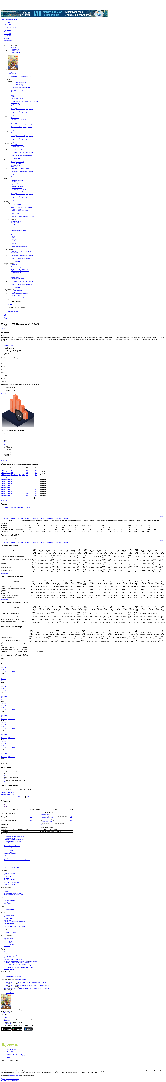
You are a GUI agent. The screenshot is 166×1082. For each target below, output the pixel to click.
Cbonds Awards (15, 104)
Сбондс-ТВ (7, 35)
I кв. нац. (3, 660)
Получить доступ (6, 393)
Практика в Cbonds (9, 956)
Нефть (13, 236)
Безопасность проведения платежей (14, 955)
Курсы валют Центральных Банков (21, 207)
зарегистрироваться (14, 1075)
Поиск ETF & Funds (17, 145)
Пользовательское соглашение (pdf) (14, 1056)
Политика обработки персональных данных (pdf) (18, 967)
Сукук (13, 96)
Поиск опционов (16, 163)
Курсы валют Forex (16, 209)
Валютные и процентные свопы (20, 168)
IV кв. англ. (11, 671)
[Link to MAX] (5, 1039)
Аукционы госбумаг (17, 186)
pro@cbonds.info (5, 1013)
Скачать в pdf (33, 961)
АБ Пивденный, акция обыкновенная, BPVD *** (18, 507)
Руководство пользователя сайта (13, 959)
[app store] (6, 1030)
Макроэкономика (16, 222)
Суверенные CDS (16, 165)
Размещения (14, 183)
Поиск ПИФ (14, 148)
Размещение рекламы (10, 1049)
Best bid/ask (7, 30)
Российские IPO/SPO (17, 121)
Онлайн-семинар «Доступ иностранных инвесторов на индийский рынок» (26, 982)
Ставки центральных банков (19, 210)
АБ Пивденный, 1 (6, 493)
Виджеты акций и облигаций (19, 274)
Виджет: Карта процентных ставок (14, 926)
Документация (15, 295)
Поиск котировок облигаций (19, 85)
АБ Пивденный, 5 (6, 487)
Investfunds (7, 1017)
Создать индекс (8, 918)
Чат (12, 275)
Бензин (13, 237)
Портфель (7, 22)
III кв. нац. (4, 669)
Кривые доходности (10, 27)
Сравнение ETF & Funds (18, 146)
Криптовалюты (15, 206)
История (6, 806)
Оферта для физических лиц (12, 964)
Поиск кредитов (16, 133)
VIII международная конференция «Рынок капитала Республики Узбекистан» (27, 988)
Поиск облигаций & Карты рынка (21, 82)
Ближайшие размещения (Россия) (21, 87)
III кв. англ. (11, 669)
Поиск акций (15, 118)
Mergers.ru (7, 1020)
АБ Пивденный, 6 (6, 489)
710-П (6, 902)
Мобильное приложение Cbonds (20, 269)
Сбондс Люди (8, 40)
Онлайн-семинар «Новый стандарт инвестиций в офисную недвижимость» (26, 985)
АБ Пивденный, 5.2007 (8, 794)
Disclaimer (7, 1057)
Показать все (4, 460)
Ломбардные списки (17, 98)
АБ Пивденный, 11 (6, 483)
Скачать (3, 328)
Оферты (13, 184)
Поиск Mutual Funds (17, 149)
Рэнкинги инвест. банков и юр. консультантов (24, 101)
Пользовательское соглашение (13, 1054)
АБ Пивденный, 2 (6, 495)
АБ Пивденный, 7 (6, 491)
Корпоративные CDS (17, 166)
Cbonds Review (8, 941)
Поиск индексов (16, 204)
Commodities (14, 239)
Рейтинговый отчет (47, 814)
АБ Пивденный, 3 (6, 498)
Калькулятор (8, 974)
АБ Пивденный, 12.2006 (8, 797)
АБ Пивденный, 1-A (7, 471)
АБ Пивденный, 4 (6, 485)
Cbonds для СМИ (16, 52)
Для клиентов (8, 951)
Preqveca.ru (7, 1023)
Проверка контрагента (17, 278)
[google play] (17, 1030)
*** (5, 435)
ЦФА (5, 29)
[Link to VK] (5, 1037)
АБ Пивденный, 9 (6, 479)
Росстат (13, 224)
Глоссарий (14, 53)
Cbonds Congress (21, 979)
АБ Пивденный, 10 (7, 481)
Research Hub (15, 49)
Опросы (13, 106)
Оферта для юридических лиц (13, 965)
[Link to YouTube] (5, 1035)
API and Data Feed (16, 290)
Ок (1, 1074)
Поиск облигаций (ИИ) (11, 25)
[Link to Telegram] (5, 1033)
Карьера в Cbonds (9, 958)
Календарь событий (17, 180)
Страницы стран (16, 221)
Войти (2, 19)
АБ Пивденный (8, 345)
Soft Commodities (16, 241)
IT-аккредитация (9, 969)
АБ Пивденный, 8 (6, 477)
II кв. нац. (4, 667)
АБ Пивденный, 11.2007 (8, 792)
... (4, 320)
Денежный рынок (16, 188)
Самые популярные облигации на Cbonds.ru (17, 860)
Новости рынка (15, 47)
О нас (6, 953)
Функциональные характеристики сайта (16, 961)
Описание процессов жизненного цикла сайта (18, 962)
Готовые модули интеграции (19, 293)
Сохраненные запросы (17, 272)
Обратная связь (8, 1051)
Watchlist (6, 37)
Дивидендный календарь (18, 119)
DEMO (10, 304)
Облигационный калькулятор (20, 271)
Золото (6, 32)
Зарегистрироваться (11, 19)
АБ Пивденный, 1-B (7, 473)
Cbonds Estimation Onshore (12, 846)
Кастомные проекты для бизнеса (20, 297)
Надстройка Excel (9, 890)
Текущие (6, 804)
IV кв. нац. (4, 671)
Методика (162, 516)
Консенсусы (7, 24)
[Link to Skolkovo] (9, 1046)
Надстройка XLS (9, 38)
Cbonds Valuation (9, 847)
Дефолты (13, 181)
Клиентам (7, 1052)
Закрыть (3, 43)
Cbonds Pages (15, 103)
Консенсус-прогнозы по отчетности (21, 251)
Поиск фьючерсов (17, 162)
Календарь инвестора (17, 191)
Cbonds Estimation (9, 844)
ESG (12, 95)
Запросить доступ (13, 311)
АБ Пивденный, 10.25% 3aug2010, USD (13, 475)
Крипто (7, 34)
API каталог (14, 292)
